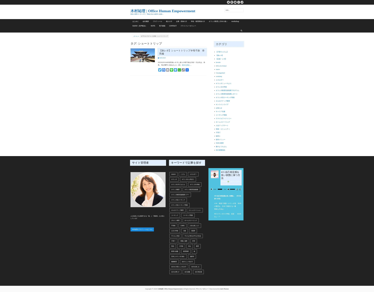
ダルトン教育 (175, 220)
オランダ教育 (175, 189)
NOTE (153, 26)
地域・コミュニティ (223, 129)
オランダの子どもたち (178, 184)
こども (183, 174)
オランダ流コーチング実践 (225, 97)
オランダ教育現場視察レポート (227, 94)
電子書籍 (162, 26)
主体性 (182, 225)
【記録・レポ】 (221, 59)
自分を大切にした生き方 (178, 267)
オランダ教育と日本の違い (218, 21)
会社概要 (146, 21)
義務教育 (174, 261)
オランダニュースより (223, 83)
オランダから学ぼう (188, 179)
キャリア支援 (220, 111)
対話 (172, 246)
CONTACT (173, 26)
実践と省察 (183, 241)
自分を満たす (175, 272)
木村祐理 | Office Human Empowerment (163, 11)
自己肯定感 (198, 272)
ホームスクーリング (223, 122)
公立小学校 (174, 231)
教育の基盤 (174, 251)
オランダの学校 (221, 87)
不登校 (173, 225)
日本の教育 (220, 143)
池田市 (192, 256)
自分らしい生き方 (187, 261)
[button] (225, 197)
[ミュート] (228, 189)
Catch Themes (224, 289)
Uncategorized (220, 73)
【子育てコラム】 (222, 52)
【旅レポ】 (220, 55)
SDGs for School (221, 66)
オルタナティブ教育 (223, 101)
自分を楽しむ (195, 267)
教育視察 (186, 251)
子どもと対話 (175, 236)
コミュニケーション (195, 210)
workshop (235, 21)
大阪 (184, 231)
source (218, 69)
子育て (218, 132)
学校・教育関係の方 (198, 21)
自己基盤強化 (220, 150)
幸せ (189, 246)
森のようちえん (221, 146)
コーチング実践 (221, 115)
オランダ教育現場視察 (191, 189)
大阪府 (193, 231)
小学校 (181, 246)
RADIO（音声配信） (139, 26)
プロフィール (157, 21)
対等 (193, 241)
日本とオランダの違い (178, 256)
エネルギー (220, 80)
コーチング (174, 215)
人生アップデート (222, 125)
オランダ (174, 179)
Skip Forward (240, 189)
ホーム (136, 36)
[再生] (211, 189)
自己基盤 (187, 272)
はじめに (135, 21)
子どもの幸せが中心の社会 (193, 236)
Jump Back (237, 189)
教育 (197, 246)
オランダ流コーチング (178, 200)
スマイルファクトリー (223, 118)
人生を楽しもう (194, 225)
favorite (218, 62)
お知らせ (219, 108)
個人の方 (169, 21)
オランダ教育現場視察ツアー (180, 195)
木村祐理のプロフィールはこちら (142, 229)
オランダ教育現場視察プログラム (227, 90)
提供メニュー (220, 139)
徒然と (218, 136)
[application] (225, 189)
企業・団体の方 (181, 21)
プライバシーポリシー (188, 26)
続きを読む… (186, 65)
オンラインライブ (222, 104)
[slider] (220, 189)
